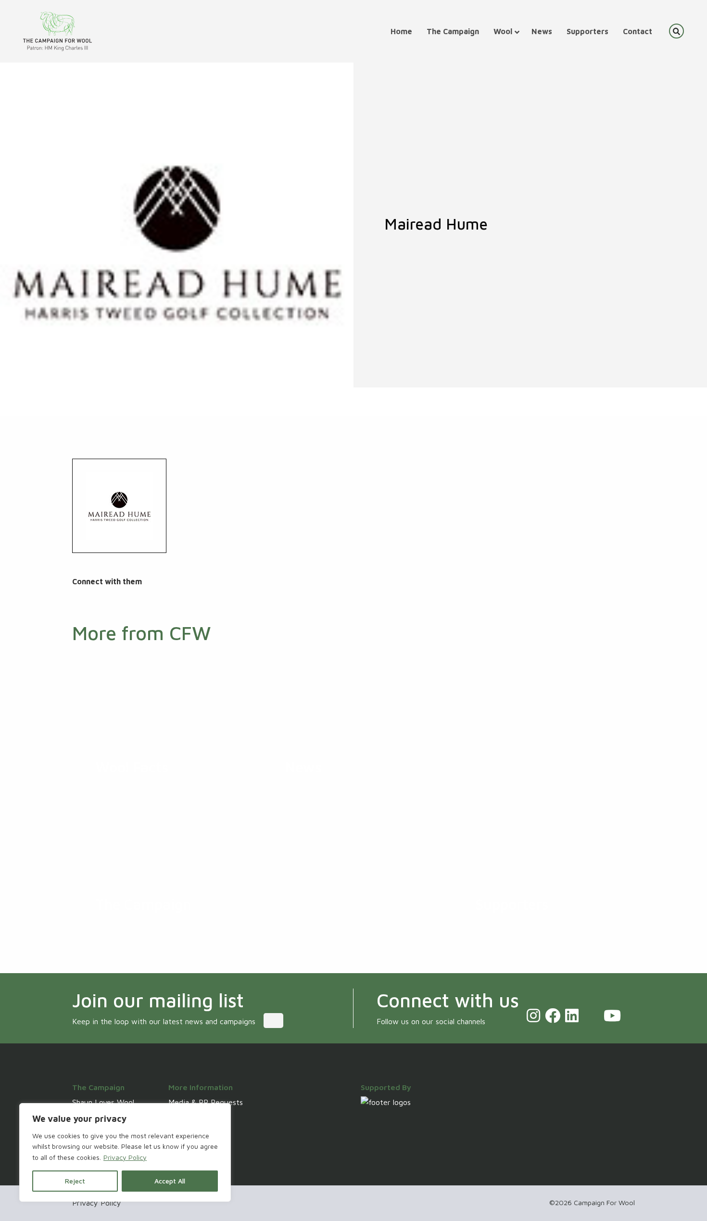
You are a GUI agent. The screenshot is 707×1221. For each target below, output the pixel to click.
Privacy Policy (125, 1157)
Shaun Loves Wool (103, 1102)
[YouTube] (612, 1015)
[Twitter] (591, 1015)
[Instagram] (533, 1015)
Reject (75, 1181)
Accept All (169, 1181)
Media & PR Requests (205, 1102)
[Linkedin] (572, 1015)
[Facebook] (552, 1015)
